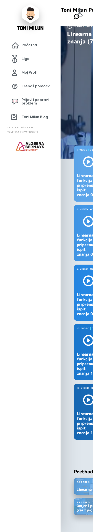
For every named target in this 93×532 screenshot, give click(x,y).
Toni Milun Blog (35, 116)
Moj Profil (30, 72)
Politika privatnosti (22, 132)
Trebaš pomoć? (36, 86)
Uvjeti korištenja (20, 127)
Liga (25, 58)
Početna (29, 45)
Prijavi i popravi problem (35, 101)
